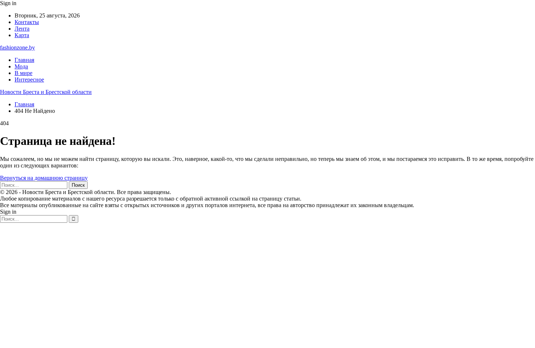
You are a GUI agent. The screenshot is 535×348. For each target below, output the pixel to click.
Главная (24, 60)
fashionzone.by (17, 47)
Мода (21, 66)
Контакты (27, 22)
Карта (22, 35)
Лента (22, 28)
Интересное (29, 79)
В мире (23, 73)
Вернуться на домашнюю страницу (44, 178)
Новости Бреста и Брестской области (46, 92)
